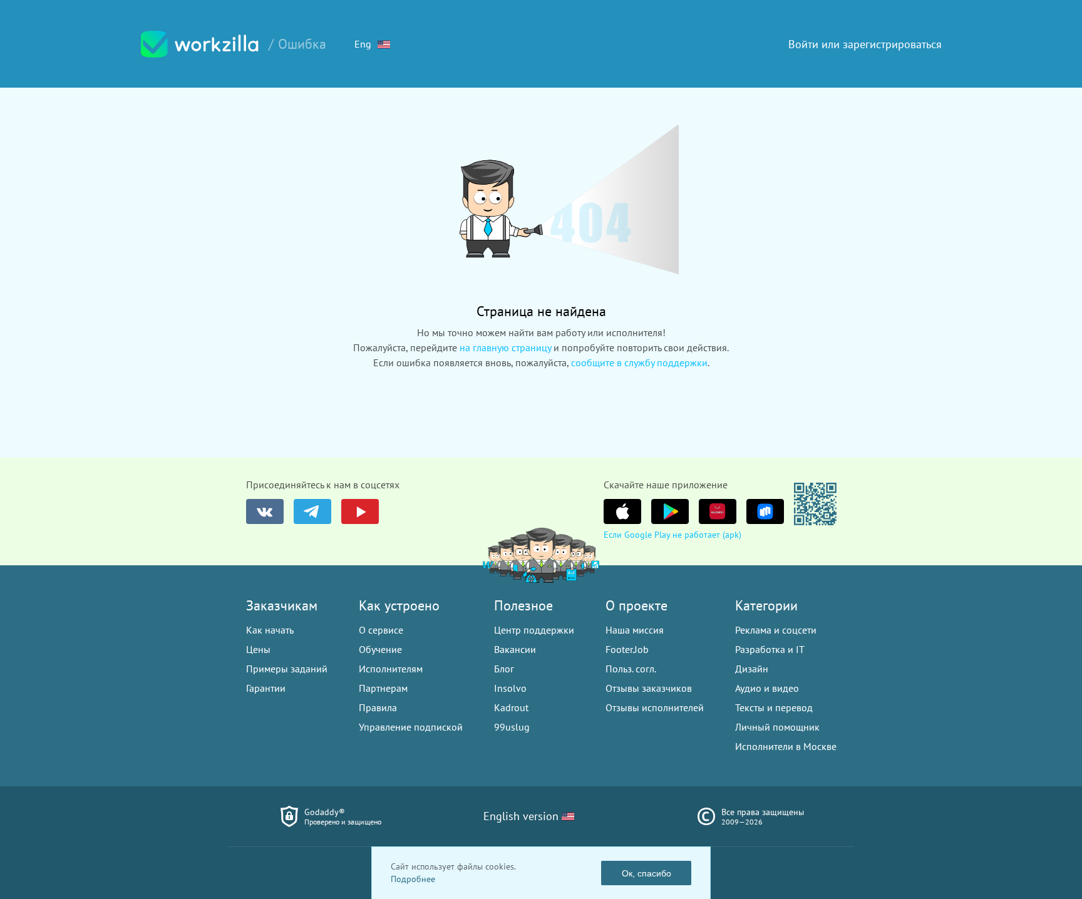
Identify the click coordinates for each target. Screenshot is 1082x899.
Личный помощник (777, 727)
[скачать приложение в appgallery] (717, 511)
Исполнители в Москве (786, 746)
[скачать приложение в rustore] (765, 511)
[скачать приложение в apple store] (622, 511)
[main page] (199, 44)
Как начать (270, 630)
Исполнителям (391, 668)
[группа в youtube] (360, 511)
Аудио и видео (767, 688)
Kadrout (511, 707)
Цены (258, 649)
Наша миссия (634, 630)
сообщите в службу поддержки (639, 362)
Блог (504, 668)
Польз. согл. (630, 668)
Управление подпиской (411, 727)
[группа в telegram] (312, 511)
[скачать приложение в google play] (670, 511)
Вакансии (515, 649)
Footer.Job (627, 649)
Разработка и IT (770, 649)
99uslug (512, 727)
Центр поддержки (534, 630)
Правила (378, 707)
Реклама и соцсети (776, 630)
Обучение (380, 649)
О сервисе (381, 630)
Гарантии (266, 688)
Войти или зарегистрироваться (865, 44)
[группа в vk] (265, 511)
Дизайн (751, 668)
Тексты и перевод (774, 707)
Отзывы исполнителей (654, 707)
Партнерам (383, 688)
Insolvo (510, 688)
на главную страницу (505, 347)
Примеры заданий (286, 668)
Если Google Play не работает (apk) (672, 534)
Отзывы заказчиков (648, 688)
